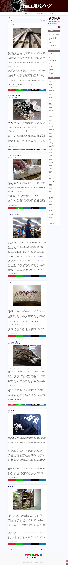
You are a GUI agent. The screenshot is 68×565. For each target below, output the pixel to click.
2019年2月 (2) (51, 123)
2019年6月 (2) (51, 117)
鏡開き (50, 42)
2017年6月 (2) (51, 152)
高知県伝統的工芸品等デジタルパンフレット (54, 39)
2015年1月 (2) (51, 194)
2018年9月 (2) (51, 130)
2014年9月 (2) (51, 200)
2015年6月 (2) (51, 187)
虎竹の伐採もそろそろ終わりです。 (54, 34)
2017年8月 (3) (51, 149)
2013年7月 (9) (51, 220)
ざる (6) (50, 54)
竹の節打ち (11, 24)
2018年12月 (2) (51, 126)
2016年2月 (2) (51, 175)
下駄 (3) (50, 57)
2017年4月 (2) (51, 155)
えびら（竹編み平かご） (15, 155)
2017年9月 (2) (51, 148)
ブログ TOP (14, 13)
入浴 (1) (50, 59)
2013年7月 (43, 20)
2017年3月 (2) (51, 156)
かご (16, 157)
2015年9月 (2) (51, 182)
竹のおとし (11, 282)
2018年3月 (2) (51, 139)
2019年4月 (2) (51, 120)
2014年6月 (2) (51, 204)
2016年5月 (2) (51, 171)
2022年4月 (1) (51, 94)
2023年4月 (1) (51, 87)
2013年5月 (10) (51, 223)
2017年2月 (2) (51, 158)
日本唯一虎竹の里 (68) (52, 60)
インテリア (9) (51, 56)
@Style (39, 562)
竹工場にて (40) (51, 63)
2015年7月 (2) (51, 185)
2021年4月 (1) (51, 97)
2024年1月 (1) (51, 81)
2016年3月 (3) (51, 174)
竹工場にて (18, 343)
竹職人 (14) (51, 70)
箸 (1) (50, 72)
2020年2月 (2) (51, 106)
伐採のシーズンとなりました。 (53, 35)
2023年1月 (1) (51, 88)
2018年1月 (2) (51, 142)
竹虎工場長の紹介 (27, 13)
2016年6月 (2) (51, 169)
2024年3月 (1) (51, 80)
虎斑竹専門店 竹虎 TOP (41, 13)
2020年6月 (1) (51, 100)
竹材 (16, 283)
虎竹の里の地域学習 (13, 214)
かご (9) (50, 53)
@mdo (31, 562)
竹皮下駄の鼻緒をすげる (15, 95)
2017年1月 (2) (51, 159)
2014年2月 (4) (51, 210)
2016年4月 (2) (51, 172)
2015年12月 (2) (51, 178)
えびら (32, 182)
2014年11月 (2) (51, 197)
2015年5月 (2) (51, 188)
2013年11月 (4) (51, 214)
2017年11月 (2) (51, 145)
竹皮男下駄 (10, 122)
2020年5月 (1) (51, 101)
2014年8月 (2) (51, 201)
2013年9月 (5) (51, 217)
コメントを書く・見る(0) (13, 146)
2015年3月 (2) (51, 191)
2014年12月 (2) (51, 195)
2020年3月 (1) (51, 104)
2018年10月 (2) (51, 129)
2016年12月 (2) (51, 161)
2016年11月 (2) (51, 162)
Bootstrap (28, 562)
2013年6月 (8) (51, 221)
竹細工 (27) (51, 69)
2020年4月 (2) (51, 103)
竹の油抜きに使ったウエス (15, 342)
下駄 (16, 97)
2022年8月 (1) (51, 91)
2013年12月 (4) (51, 213)
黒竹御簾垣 (11, 486)
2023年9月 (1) (51, 84)
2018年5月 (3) (51, 136)
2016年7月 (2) (51, 168)
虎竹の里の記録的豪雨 (52, 45)
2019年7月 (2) (51, 116)
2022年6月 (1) (51, 93)
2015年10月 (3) (51, 181)
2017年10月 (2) (51, 146)
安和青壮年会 (12, 410)
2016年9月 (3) (51, 165)
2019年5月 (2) (51, 119)
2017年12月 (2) (51, 143)
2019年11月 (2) (51, 110)
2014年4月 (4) (51, 207)
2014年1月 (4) (51, 211)
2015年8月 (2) (51, 184)
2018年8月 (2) (51, 132)
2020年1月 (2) (51, 107)
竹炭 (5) (50, 66)
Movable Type (43, 562)
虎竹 (13, 519)
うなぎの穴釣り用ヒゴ (52, 37)
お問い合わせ (54, 13)
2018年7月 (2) (51, 133)
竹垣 (16, 487)
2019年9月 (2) (51, 113)
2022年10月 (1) (51, 90)
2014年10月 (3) (51, 198)
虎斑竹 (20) (51, 73)
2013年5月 (11, 20)
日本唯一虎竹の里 (11, 437)
